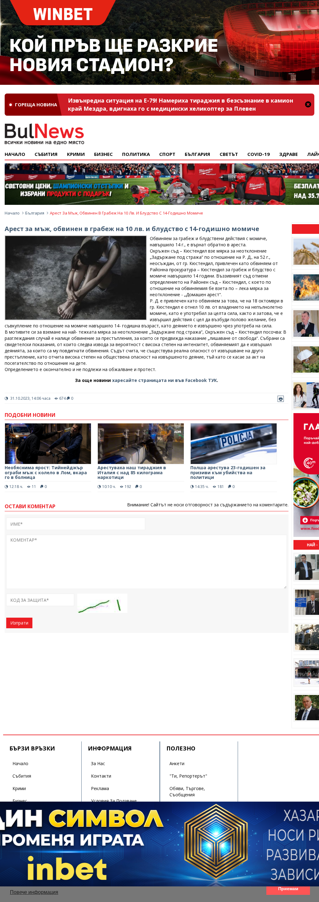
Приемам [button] (288, 888)
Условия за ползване (114, 801)
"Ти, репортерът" (188, 776)
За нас (98, 763)
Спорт (167, 154)
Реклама (100, 788)
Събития (21, 776)
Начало (15, 154)
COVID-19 (258, 154)
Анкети (176, 763)
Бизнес (103, 154)
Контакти (101, 776)
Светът (229, 154)
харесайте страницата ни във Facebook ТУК (164, 380)
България (197, 154)
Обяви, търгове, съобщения (187, 791)
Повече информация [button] (34, 892)
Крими (19, 788)
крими (76, 154)
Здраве (288, 154)
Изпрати (19, 623)
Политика (136, 154)
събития (46, 154)
